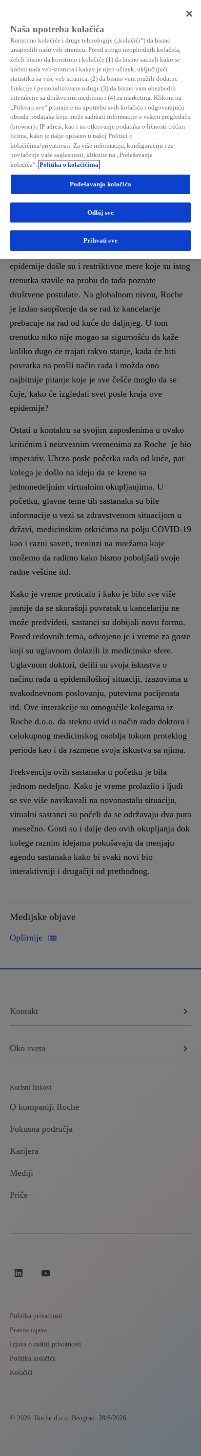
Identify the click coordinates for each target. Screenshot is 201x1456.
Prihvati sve (100, 240)
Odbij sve (100, 212)
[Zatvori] (189, 13)
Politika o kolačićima (69, 164)
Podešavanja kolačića (100, 184)
